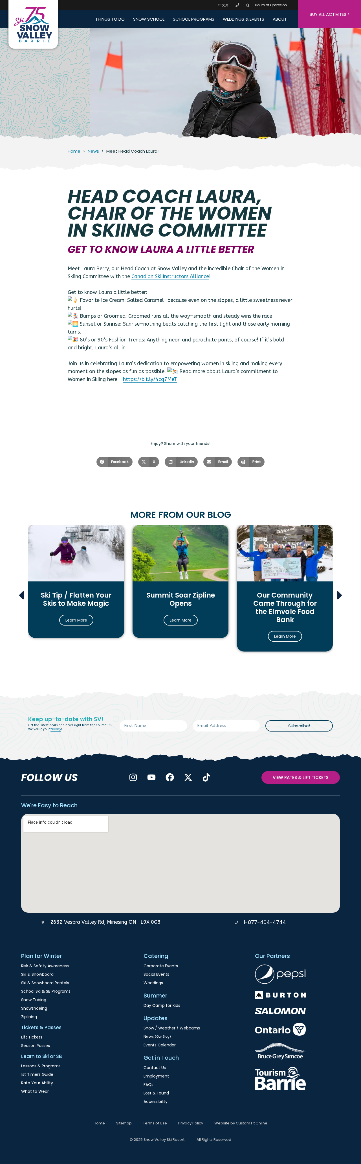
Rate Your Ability (37, 1083)
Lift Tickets (31, 1037)
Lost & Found (156, 1093)
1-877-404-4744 (265, 922)
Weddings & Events (243, 19)
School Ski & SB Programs (46, 991)
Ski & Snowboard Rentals (45, 983)
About (280, 19)
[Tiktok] (206, 777)
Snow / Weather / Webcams (172, 1028)
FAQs (148, 1084)
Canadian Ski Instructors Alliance (170, 276)
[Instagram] (133, 777)
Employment (156, 1076)
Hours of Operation (271, 5)
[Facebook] (170, 777)
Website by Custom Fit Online (240, 1123)
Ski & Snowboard (37, 974)
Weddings (153, 983)
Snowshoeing (34, 1008)
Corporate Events (161, 966)
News (93, 151)
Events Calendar (160, 1045)
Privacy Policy (190, 1123)
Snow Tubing (33, 1000)
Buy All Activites (330, 14)
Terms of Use (155, 1123)
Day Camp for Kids (162, 1005)
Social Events (156, 974)
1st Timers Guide (37, 1074)
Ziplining (29, 1017)
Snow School (148, 19)
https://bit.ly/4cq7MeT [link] (150, 379)
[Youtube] (151, 777)
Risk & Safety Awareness (45, 966)
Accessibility (156, 1101)
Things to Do (110, 19)
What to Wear (35, 1091)
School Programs (193, 19)
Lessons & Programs (41, 1066)
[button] (247, 5)
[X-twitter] (188, 777)
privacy (55, 729)
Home (74, 151)
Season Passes (35, 1045)
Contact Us (155, 1067)
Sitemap (124, 1123)
